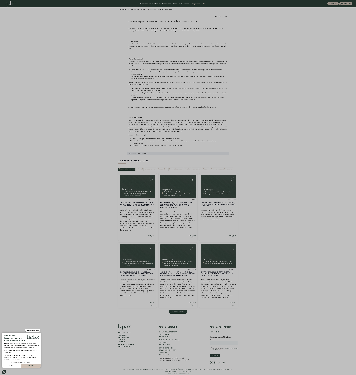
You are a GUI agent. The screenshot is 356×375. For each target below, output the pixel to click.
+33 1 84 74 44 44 (164, 344)
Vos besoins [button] (156, 4)
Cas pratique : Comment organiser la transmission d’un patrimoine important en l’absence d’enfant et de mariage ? (136, 273)
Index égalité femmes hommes (222, 369)
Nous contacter (346, 3)
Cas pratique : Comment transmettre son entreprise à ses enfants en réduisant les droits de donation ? (217, 273)
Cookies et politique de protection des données (151, 369)
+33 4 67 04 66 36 (164, 336)
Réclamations (187, 371)
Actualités (122, 340)
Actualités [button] (176, 4)
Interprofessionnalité (126, 344)
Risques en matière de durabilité (202, 369)
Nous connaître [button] (145, 4)
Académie (121, 342)
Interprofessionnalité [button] (198, 4)
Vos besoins (122, 335)
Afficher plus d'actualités (178, 311)
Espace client (334, 3)
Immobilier (144, 153)
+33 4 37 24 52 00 (164, 354)
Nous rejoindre (124, 346)
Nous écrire (214, 332)
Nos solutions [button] (167, 4)
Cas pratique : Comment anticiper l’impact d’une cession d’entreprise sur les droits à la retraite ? (218, 204)
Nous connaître (124, 333)
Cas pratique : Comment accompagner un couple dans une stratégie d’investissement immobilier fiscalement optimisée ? (177, 273)
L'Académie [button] (185, 4)
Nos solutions (123, 337)
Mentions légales (128, 369)
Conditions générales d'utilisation (179, 369)
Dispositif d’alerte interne (173, 371)
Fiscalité (138, 153)
